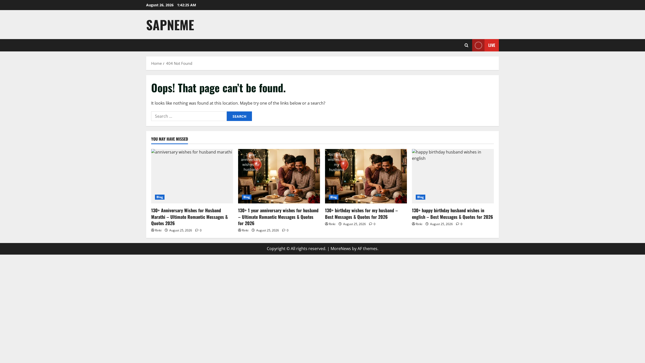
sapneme (170, 24)
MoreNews (341, 248)
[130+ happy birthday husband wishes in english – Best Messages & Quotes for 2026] (453, 176)
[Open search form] (466, 45)
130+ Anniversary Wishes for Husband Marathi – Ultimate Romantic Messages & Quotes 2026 (189, 216)
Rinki (158, 230)
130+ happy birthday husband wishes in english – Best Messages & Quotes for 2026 (452, 213)
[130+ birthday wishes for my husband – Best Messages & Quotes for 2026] (366, 176)
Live (491, 45)
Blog (159, 197)
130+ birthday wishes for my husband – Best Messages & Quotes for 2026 (361, 213)
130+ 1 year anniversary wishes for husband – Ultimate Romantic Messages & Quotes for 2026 (278, 216)
